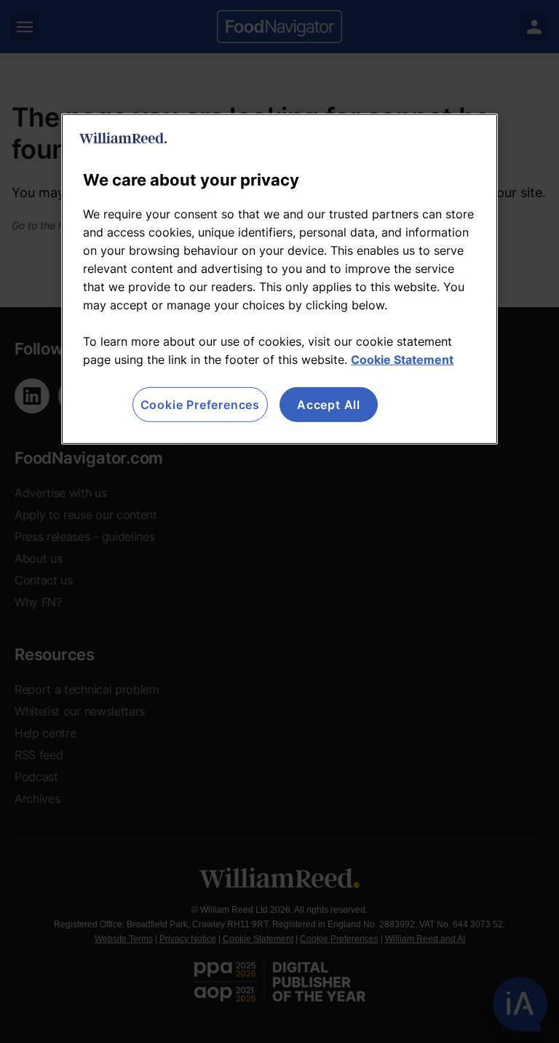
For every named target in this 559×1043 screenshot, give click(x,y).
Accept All (328, 404)
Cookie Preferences (200, 404)
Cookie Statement (402, 359)
